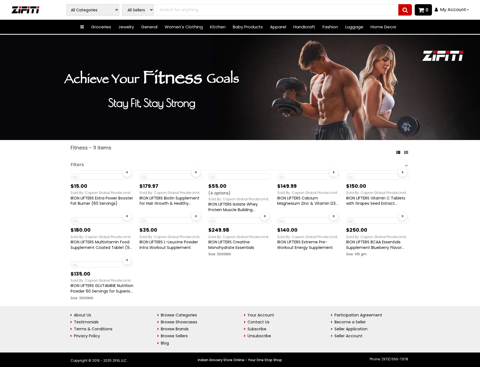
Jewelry (126, 27)
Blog (165, 343)
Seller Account (348, 336)
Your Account (261, 315)
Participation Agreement (358, 315)
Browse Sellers (174, 336)
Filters (77, 164)
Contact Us (258, 322)
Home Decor (383, 27)
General (149, 27)
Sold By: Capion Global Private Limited (102, 192)
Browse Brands (175, 329)
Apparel (278, 27)
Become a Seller (350, 322)
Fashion (330, 27)
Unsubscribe (259, 336)
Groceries (101, 27)
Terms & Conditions (93, 329)
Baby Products (248, 27)
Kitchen (218, 27)
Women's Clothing (184, 27)
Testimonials (86, 322)
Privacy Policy (87, 336)
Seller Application (351, 329)
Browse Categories (179, 315)
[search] (405, 10)
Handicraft (304, 27)
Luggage (354, 27)
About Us (82, 315)
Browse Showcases (179, 322)
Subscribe (257, 329)
